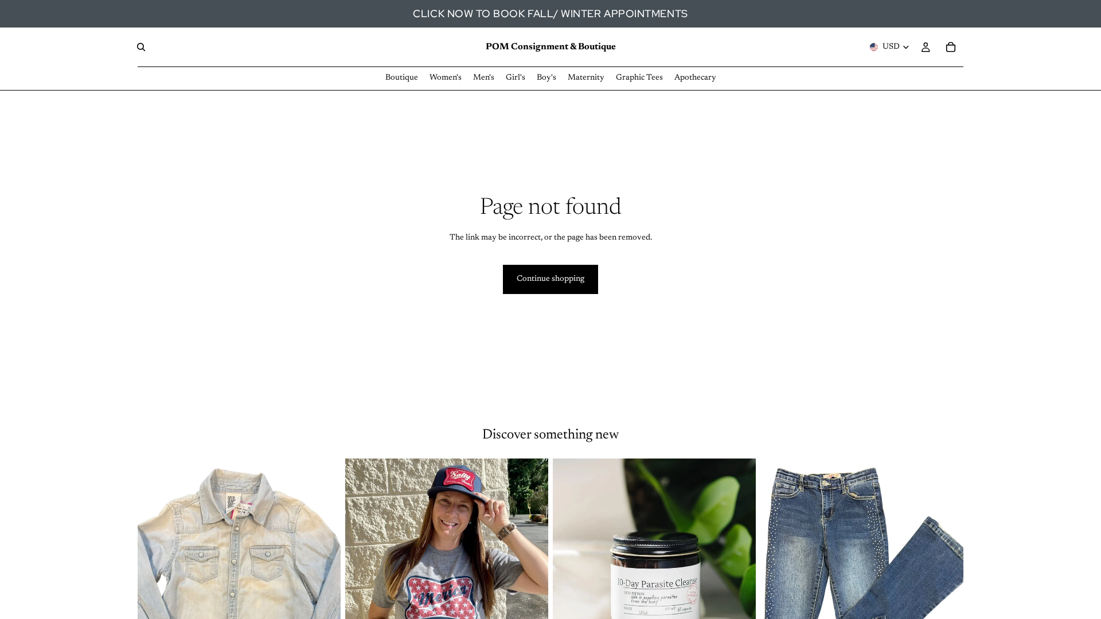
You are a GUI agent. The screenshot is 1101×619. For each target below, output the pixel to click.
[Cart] (950, 47)
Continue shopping (550, 279)
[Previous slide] (362, 585)
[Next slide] (531, 585)
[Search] (141, 47)
